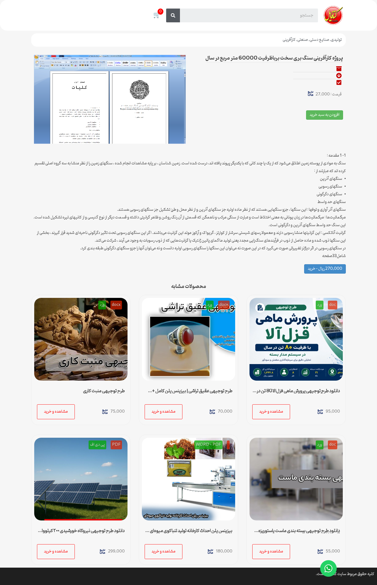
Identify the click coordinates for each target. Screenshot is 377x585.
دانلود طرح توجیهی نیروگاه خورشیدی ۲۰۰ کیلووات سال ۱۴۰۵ (81, 533)
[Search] (173, 15)
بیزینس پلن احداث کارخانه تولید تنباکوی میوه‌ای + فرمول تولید (189, 533)
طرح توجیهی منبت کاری (104, 391)
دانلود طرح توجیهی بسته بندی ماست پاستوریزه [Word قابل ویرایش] (299, 533)
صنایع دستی (319, 40)
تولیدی (336, 40)
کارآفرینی (289, 40)
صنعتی (302, 40)
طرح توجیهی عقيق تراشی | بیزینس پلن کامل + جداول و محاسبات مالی (192, 393)
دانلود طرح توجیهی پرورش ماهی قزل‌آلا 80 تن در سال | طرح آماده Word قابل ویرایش (298, 393)
